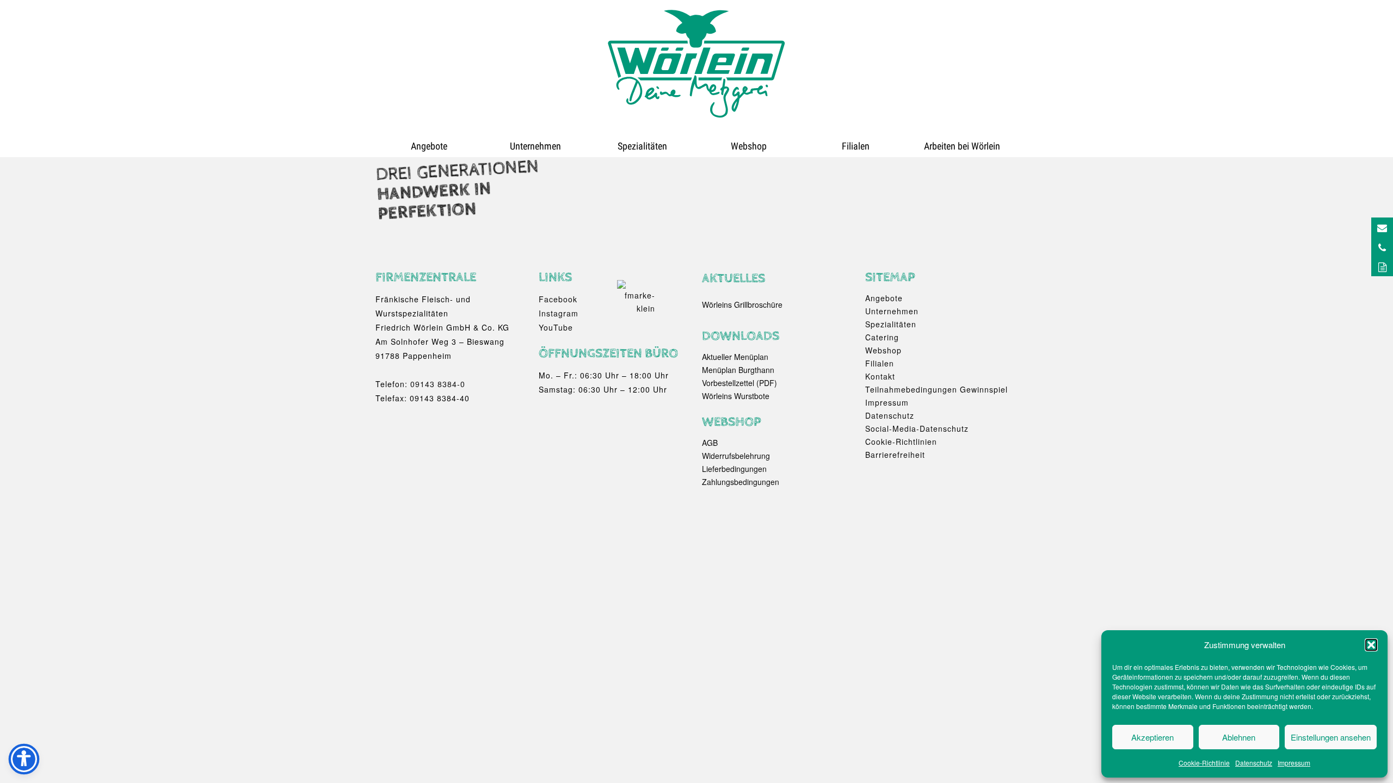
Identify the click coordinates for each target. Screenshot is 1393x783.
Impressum (1294, 762)
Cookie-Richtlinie (1204, 762)
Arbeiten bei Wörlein (962, 146)
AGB (710, 442)
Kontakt (880, 376)
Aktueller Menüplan (735, 356)
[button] (1371, 644)
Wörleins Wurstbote (735, 395)
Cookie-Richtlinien (901, 441)
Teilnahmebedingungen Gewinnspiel (936, 389)
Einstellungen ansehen (1331, 737)
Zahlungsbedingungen (740, 481)
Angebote (429, 146)
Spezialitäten (642, 146)
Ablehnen (1238, 737)
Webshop (749, 146)
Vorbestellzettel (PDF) (739, 382)
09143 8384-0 (437, 383)
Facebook (558, 299)
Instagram (558, 313)
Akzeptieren (1152, 737)
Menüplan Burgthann (738, 369)
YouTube (556, 327)
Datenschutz (1253, 762)
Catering (882, 337)
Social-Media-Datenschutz (917, 428)
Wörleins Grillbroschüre (742, 304)
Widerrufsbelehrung (736, 455)
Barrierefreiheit (895, 454)
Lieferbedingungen (734, 468)
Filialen (856, 146)
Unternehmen (535, 146)
